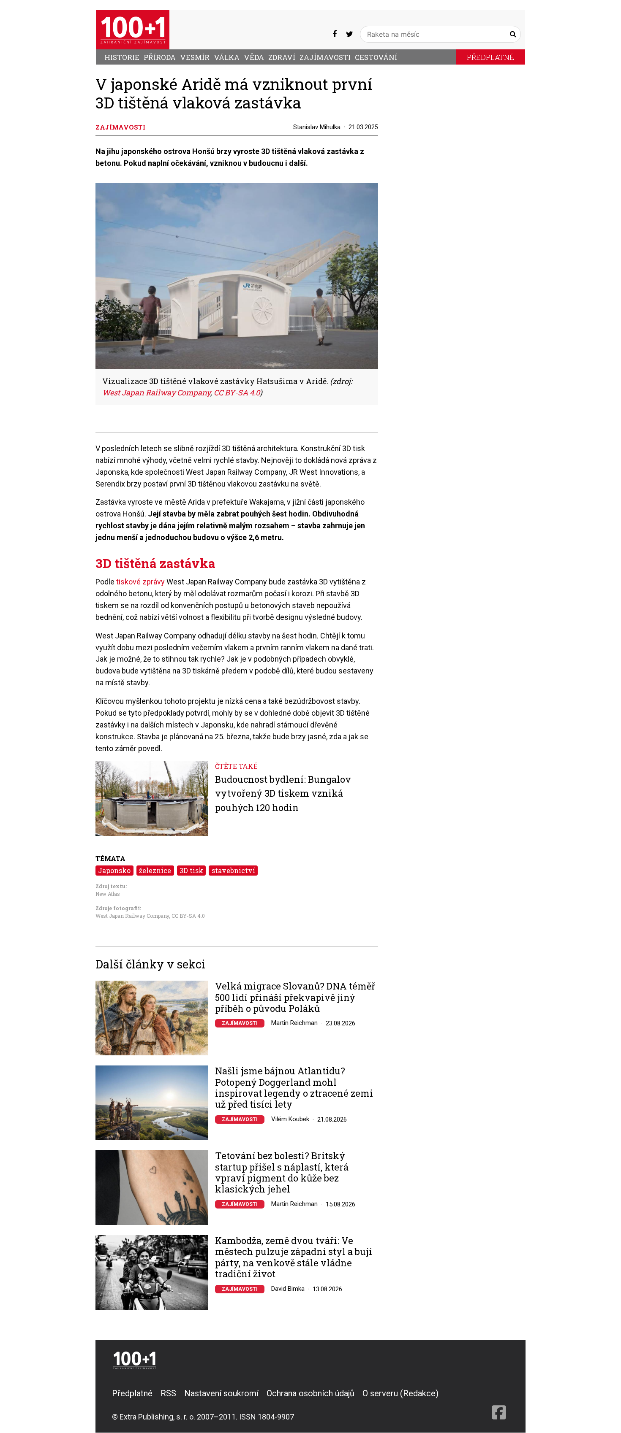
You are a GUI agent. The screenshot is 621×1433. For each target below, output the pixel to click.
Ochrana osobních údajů (310, 1393)
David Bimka (288, 1288)
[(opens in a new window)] (334, 34)
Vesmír (195, 57)
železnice (155, 870)
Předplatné (490, 57)
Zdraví (281, 57)
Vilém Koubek (290, 1119)
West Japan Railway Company (132, 915)
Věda (254, 57)
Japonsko (114, 870)
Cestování (376, 57)
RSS (168, 1393)
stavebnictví (233, 870)
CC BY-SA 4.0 (188, 915)
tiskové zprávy (140, 581)
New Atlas (107, 893)
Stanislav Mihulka (316, 127)
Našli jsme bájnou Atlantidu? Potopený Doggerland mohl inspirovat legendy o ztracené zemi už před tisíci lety (294, 1087)
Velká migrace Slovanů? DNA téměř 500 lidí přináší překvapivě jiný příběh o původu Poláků (295, 997)
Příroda (160, 57)
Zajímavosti (325, 57)
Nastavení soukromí (221, 1393)
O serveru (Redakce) (400, 1393)
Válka (227, 57)
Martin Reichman (294, 1023)
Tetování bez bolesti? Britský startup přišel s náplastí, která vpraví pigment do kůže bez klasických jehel (282, 1172)
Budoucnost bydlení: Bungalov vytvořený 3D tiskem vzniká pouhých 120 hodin (283, 793)
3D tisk (191, 870)
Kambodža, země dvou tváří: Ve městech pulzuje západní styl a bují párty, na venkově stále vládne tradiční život (293, 1257)
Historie (121, 57)
